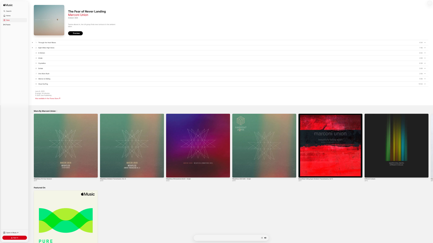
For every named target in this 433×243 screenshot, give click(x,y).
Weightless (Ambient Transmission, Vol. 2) (115, 115)
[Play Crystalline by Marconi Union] (36, 63)
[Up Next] (262, 237)
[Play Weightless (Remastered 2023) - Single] (169, 174)
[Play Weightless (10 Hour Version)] (36, 174)
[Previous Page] (31, 145)
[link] (46, 111)
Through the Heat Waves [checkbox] (47, 42)
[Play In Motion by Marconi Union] (36, 53)
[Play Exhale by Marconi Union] (36, 69)
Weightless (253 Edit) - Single (242, 115)
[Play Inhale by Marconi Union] (36, 58)
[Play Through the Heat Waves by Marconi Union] (36, 43)
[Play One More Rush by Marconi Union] (36, 74)
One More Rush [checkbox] (43, 73)
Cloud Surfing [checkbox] (43, 84)
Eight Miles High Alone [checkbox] (46, 48)
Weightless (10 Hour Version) (44, 115)
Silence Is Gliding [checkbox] (44, 79)
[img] (8, 5)
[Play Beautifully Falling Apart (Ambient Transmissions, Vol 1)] (301, 174)
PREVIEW (420, 42)
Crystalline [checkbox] (42, 63)
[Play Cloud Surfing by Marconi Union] (36, 84)
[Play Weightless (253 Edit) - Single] (235, 174)
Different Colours (371, 115)
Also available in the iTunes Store (47, 98)
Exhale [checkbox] (40, 68)
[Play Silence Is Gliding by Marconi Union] (36, 79)
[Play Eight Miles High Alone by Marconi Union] (36, 48)
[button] (14, 11)
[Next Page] (430, 145)
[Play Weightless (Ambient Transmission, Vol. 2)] (103, 174)
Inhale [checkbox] (40, 58)
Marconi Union (78, 15)
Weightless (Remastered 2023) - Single (180, 115)
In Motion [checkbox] (41, 53)
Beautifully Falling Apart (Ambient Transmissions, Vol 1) (317, 115)
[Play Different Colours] (367, 174)
